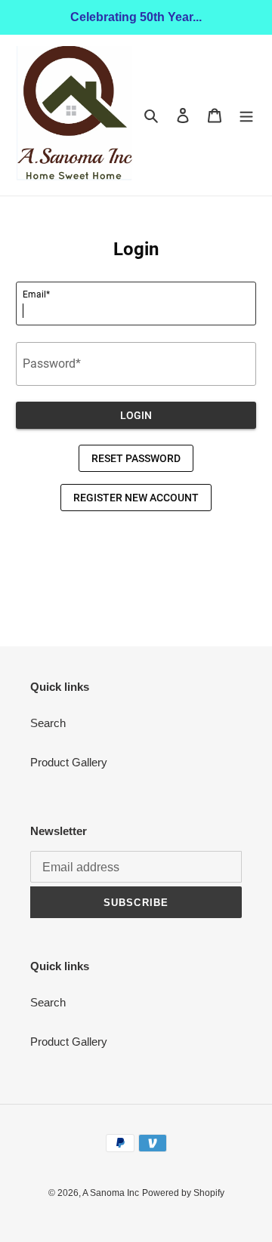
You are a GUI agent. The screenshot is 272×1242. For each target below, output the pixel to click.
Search (48, 723)
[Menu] (246, 115)
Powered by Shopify (183, 1193)
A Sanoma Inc (110, 1193)
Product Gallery (68, 762)
